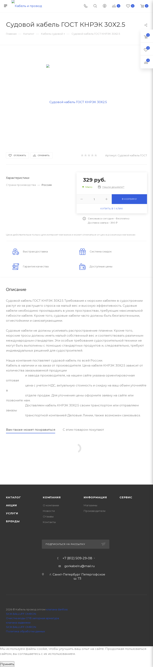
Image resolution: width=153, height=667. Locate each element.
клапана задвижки (18, 622)
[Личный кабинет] (104, 6)
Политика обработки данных (25, 631)
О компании (51, 505)
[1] (82, 155)
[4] (92, 155)
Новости (49, 510)
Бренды (13, 521)
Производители (94, 510)
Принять (7, 664)
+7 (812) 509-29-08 (77, 558)
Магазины (90, 505)
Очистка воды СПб (19, 618)
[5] (95, 155)
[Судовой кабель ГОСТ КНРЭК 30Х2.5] (76, 101)
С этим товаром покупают (83, 430)
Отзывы (48, 516)
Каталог (13, 497)
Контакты (49, 522)
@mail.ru (88, 566)
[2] (85, 155)
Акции (11, 505)
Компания (52, 497)
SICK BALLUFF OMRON (21, 627)
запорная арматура (45, 618)
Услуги (12, 513)
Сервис (126, 497)
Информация (95, 497)
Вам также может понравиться (30, 430)
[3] (88, 155)
